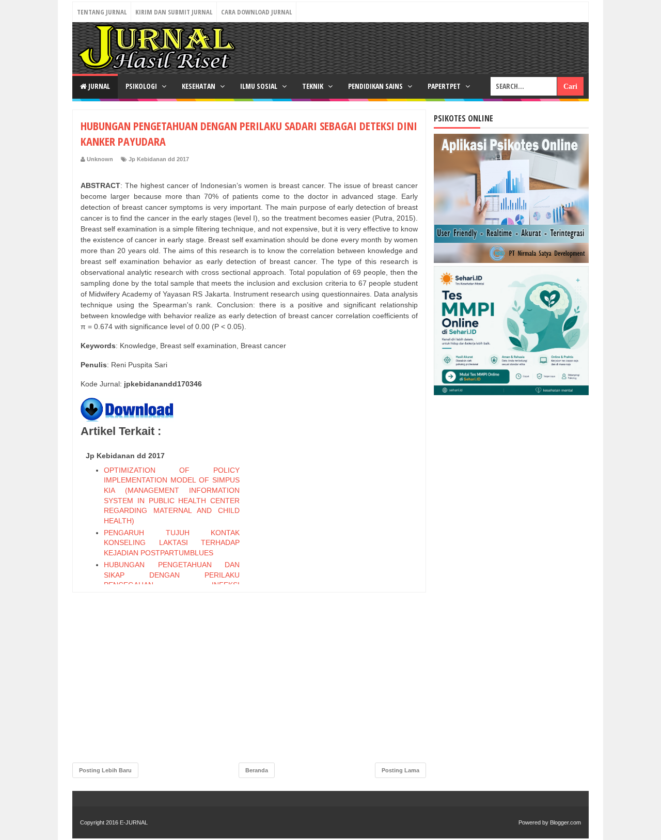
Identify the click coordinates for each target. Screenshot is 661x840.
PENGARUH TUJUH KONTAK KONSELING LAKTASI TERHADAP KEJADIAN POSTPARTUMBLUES (172, 542)
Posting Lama (400, 770)
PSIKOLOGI (142, 86)
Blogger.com (565, 822)
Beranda (256, 770)
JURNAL (98, 86)
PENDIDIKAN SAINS (376, 86)
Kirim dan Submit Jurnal (173, 12)
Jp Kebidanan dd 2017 (159, 159)
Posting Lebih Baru (105, 770)
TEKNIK (313, 86)
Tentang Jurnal (102, 12)
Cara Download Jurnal (256, 12)
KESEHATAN (199, 86)
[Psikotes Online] (511, 260)
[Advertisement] (340, 602)
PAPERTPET (445, 86)
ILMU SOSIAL (259, 86)
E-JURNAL (134, 822)
